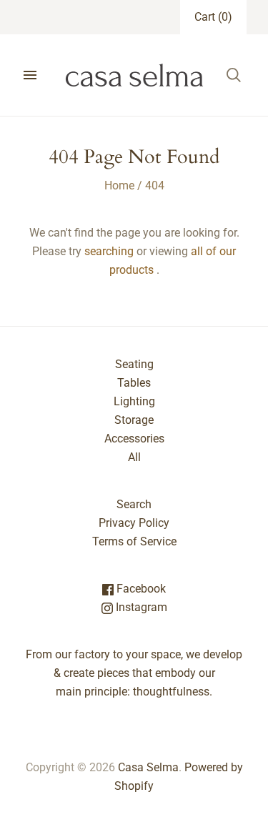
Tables (134, 383)
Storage (134, 420)
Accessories (134, 438)
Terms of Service (134, 541)
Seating (134, 364)
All (134, 457)
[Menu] (30, 75)
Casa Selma (148, 767)
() (213, 17)
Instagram (140, 607)
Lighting (134, 401)
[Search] (234, 75)
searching (109, 251)
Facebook (140, 588)
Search (134, 504)
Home (119, 185)
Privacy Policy (134, 523)
